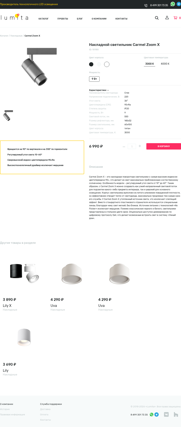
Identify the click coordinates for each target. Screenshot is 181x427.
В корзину (164, 146)
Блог (80, 19)
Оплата (44, 414)
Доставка (45, 409)
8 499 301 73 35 (159, 5)
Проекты (62, 19)
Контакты (121, 19)
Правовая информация (12, 414)
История (5, 409)
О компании (99, 19)
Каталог (44, 19)
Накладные (16, 36)
